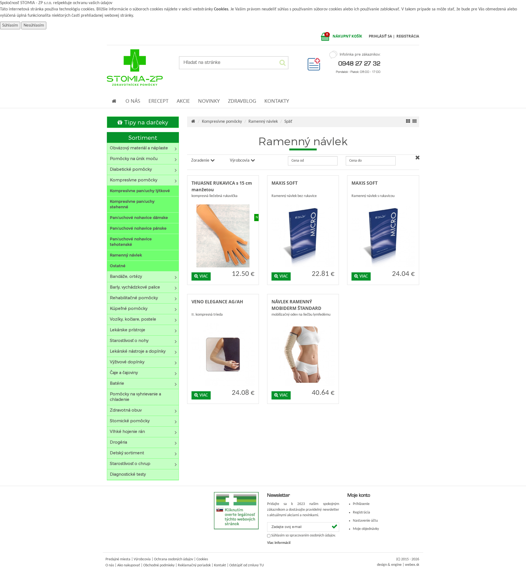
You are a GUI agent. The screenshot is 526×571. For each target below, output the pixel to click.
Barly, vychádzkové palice (135, 287)
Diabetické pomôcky (131, 169)
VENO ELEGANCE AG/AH (217, 302)
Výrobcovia (142, 559)
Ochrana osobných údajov (173, 559)
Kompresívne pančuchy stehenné (132, 204)
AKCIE (183, 101)
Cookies (221, 9)
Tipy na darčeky (145, 122)
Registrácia (361, 512)
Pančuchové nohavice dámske (139, 217)
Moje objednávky (366, 529)
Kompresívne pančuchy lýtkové (140, 190)
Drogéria (118, 442)
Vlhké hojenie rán (127, 431)
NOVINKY (209, 101)
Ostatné (117, 265)
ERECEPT (158, 101)
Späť (288, 121)
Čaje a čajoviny (124, 372)
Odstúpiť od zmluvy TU (246, 565)
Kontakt (220, 565)
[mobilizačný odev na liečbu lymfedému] (303, 322)
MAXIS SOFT (284, 183)
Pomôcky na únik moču (134, 158)
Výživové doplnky (127, 361)
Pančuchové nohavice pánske (138, 228)
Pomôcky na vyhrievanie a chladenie (135, 397)
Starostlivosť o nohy (129, 340)
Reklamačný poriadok (194, 565)
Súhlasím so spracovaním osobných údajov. (303, 536)
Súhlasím (10, 25)
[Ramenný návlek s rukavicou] (382, 203)
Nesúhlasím (34, 25)
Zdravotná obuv (126, 410)
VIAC (203, 276)
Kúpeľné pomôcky (128, 308)
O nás (109, 565)
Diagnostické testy (128, 474)
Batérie (117, 383)
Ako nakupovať (128, 565)
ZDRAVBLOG (242, 101)
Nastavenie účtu (365, 521)
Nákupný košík (347, 36)
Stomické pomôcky (130, 420)
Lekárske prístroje (127, 329)
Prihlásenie (361, 504)
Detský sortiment (127, 452)
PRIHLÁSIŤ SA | (382, 36)
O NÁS (132, 101)
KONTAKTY (276, 101)
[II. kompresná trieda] (223, 322)
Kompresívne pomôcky (133, 180)
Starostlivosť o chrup (130, 463)
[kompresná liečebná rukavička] (223, 203)
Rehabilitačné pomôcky (134, 297)
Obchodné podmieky (159, 565)
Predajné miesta (117, 559)
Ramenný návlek (126, 255)
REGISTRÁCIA (407, 36)
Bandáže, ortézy (126, 276)
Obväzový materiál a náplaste (139, 147)
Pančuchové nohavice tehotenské (131, 241)
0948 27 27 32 (359, 63)
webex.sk (412, 565)
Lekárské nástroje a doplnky (137, 351)
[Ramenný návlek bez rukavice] (303, 203)
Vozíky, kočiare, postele (133, 319)
